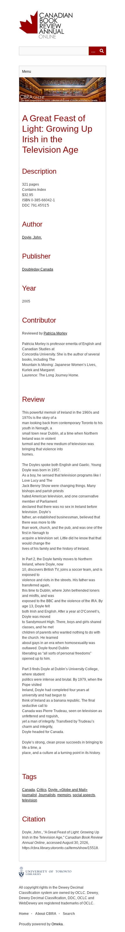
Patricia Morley (55, 333)
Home (24, 914)
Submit (101, 51)
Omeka (57, 924)
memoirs (64, 795)
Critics (42, 790)
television (29, 800)
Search (69, 914)
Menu (26, 72)
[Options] (93, 51)
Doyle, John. (32, 237)
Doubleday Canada (37, 269)
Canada (28, 790)
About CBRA (45, 914)
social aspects (84, 795)
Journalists (47, 795)
